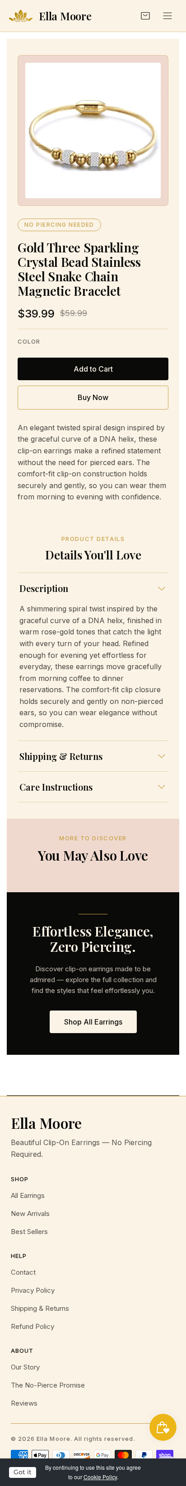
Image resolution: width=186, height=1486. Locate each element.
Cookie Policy (100, 1477)
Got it (23, 1472)
